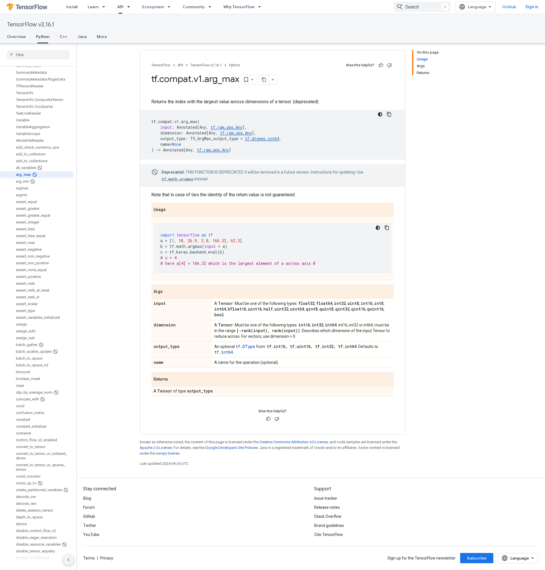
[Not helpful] (389, 65)
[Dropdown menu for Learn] (105, 7)
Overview (16, 36)
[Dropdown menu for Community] (211, 7)
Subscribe (477, 558)
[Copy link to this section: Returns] (173, 379)
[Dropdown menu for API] (130, 7)
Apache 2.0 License (156, 448)
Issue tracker (325, 498)
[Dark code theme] (380, 114)
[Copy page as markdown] (264, 80)
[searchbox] (38, 54)
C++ (63, 36)
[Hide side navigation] (68, 559)
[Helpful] (381, 65)
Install (71, 6)
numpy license (167, 453)
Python (42, 36)
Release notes (327, 507)
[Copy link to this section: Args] (168, 292)
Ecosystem (153, 6)
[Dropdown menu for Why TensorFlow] (261, 7)
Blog (87, 498)
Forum (89, 507)
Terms (89, 558)
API (120, 6)
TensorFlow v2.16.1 (30, 24)
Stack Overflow (327, 516)
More (102, 36)
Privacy (106, 558)
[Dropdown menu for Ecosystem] (170, 7)
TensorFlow (160, 65)
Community (194, 6)
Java (82, 36)
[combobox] (422, 7)
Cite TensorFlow (328, 534)
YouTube (91, 534)
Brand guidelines (329, 525)
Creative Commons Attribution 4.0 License (293, 442)
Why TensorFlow (238, 6)
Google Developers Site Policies (231, 448)
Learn (93, 6)
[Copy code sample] (389, 114)
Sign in (531, 7)
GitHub (509, 6)
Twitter (89, 525)
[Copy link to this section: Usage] (171, 210)
